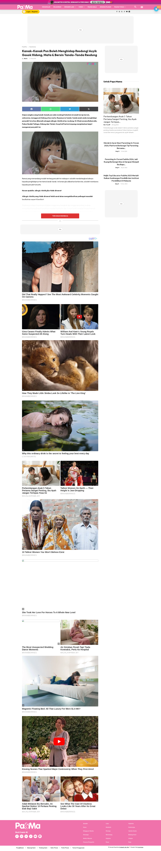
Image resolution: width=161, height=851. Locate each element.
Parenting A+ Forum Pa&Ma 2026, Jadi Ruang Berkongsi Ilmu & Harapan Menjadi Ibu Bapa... (121, 162)
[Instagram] (119, 11)
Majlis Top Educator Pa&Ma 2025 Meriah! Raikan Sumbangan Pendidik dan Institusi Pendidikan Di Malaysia (121, 178)
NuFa (25, 58)
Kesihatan (32, 47)
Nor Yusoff (107, 125)
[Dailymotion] (129, 11)
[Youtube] (127, 11)
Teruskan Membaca (60, 216)
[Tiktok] (124, 11)
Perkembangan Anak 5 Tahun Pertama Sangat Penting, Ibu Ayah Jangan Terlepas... (120, 119)
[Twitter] (122, 11)
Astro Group (140, 847)
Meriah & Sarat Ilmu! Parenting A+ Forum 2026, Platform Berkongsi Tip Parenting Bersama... (121, 145)
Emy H (117, 151)
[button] (135, 7)
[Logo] (25, 7)
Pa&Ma (24, 47)
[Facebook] (117, 11)
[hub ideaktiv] (142, 6)
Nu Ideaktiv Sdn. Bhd (124, 847)
